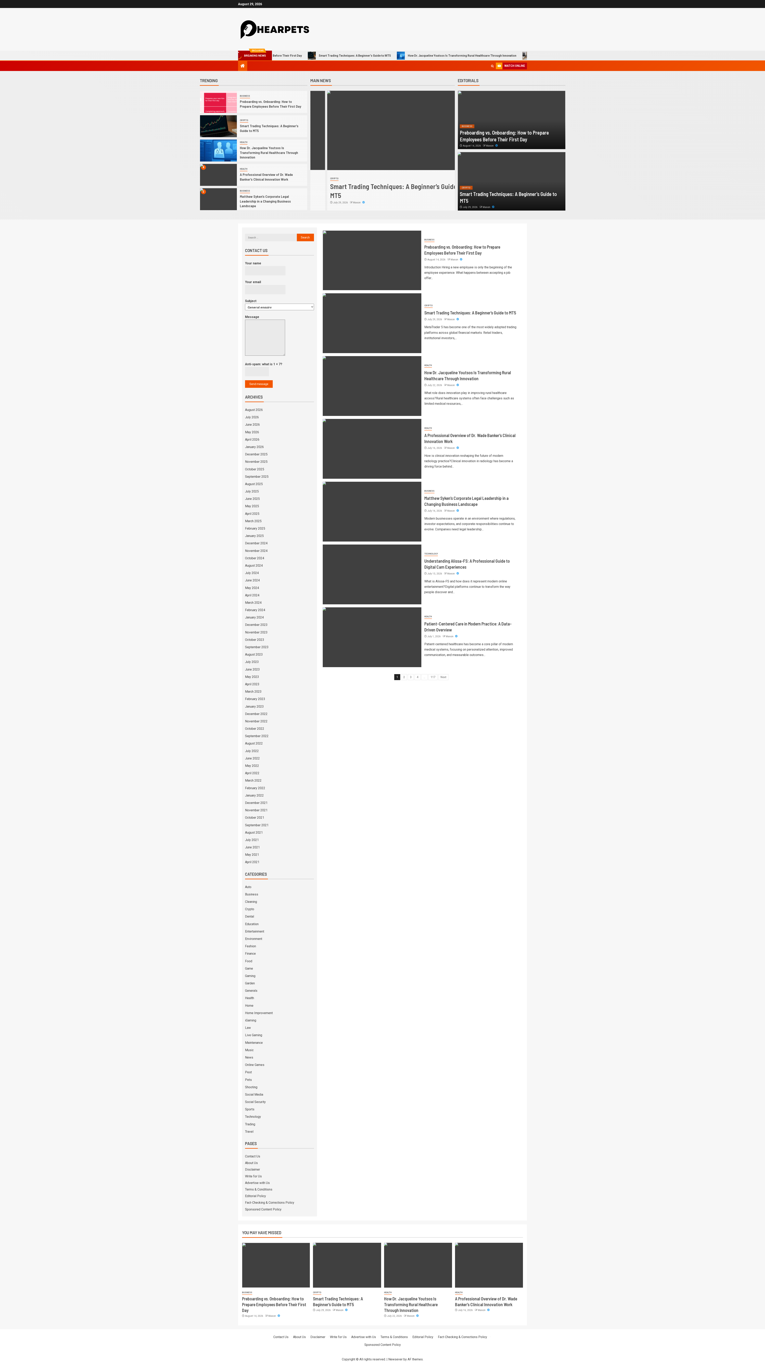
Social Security (255, 1102)
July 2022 (252, 751)
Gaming (250, 976)
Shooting (251, 1087)
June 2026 (252, 424)
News (249, 1057)
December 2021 (256, 803)
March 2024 (253, 603)
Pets (248, 1080)
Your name (253, 263)
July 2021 (252, 840)
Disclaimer (252, 1169)
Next (443, 677)
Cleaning (251, 902)
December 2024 (256, 543)
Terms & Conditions (258, 1189)
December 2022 (256, 714)
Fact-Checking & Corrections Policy (269, 1202)
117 (433, 677)
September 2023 (257, 647)
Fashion (250, 946)
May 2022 (252, 766)
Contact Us (252, 1156)
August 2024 (254, 565)
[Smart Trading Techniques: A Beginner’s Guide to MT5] (218, 126)
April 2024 (252, 595)
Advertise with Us (257, 1183)
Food (248, 961)
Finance (250, 953)
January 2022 (254, 795)
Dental (249, 916)
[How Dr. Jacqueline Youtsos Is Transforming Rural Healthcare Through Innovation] (218, 151)
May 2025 (252, 506)
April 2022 (252, 773)
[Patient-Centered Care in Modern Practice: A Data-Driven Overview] (372, 637)
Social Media (254, 1094)
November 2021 (256, 810)
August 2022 (254, 743)
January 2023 (254, 706)
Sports (249, 1109)
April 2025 (252, 514)
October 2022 (254, 729)
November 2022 (256, 721)
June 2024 (252, 580)
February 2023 (255, 699)
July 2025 (252, 491)
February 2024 (255, 610)
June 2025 (252, 499)
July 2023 (252, 662)
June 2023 (252, 669)
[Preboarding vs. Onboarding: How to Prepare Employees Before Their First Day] (218, 102)
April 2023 (252, 684)
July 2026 (252, 417)
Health (243, 142)
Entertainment (254, 931)
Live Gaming (253, 1035)
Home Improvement (259, 1013)
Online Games (254, 1065)
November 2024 (256, 551)
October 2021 (254, 817)
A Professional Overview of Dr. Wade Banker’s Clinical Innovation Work (515, 55)
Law (248, 1028)
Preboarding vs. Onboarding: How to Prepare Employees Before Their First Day (274, 1304)
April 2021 (252, 862)
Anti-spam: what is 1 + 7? (263, 364)
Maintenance (254, 1043)
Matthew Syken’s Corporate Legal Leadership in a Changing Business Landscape (265, 201)
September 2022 (257, 736)
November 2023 (256, 632)
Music (249, 1050)
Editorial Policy (255, 1196)
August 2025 (254, 484)
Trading (250, 1124)
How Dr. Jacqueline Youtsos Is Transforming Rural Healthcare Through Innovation (397, 55)
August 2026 (254, 410)
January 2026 (254, 447)
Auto (248, 887)
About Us (251, 1163)
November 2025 (256, 462)
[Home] (242, 66)
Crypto (244, 120)
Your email (253, 282)
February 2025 (255, 528)
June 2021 (252, 847)
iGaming (250, 1020)
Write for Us (253, 1176)
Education (252, 924)
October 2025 (254, 469)
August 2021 (254, 832)
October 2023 (254, 640)
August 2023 (254, 654)
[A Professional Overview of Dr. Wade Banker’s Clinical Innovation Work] (218, 175)
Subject (250, 301)
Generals (251, 991)
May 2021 (252, 855)
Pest (248, 1072)
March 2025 (253, 521)
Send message (258, 384)
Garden (250, 983)
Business (245, 96)
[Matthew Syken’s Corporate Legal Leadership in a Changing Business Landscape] (218, 199)
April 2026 (252, 439)
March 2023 (253, 691)
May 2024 (252, 588)
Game (249, 968)
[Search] (492, 66)
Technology (431, 554)
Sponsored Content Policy (263, 1209)
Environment (253, 939)
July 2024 (252, 573)
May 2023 (252, 677)
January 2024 (254, 617)
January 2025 (254, 536)
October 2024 (254, 558)
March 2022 (253, 780)
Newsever (395, 1359)
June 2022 (252, 758)
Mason (340, 202)
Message (252, 317)
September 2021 (257, 825)
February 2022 (255, 788)
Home (249, 1005)
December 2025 (256, 454)
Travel (249, 1132)
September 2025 (257, 477)
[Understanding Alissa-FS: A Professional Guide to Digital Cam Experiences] (372, 574)
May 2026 (252, 432)
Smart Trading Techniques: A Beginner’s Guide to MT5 (290, 55)
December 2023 (256, 625)
